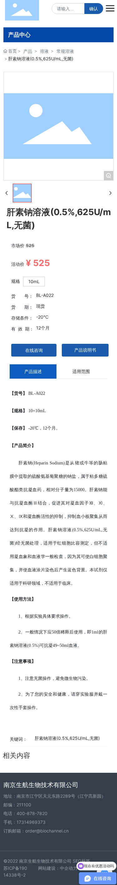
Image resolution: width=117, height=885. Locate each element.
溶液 (44, 51)
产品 (27, 51)
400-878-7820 (32, 813)
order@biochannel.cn (47, 830)
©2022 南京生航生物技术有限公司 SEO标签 (46, 861)
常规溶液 (65, 51)
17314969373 (31, 822)
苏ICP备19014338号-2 (15, 871)
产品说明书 (85, 350)
